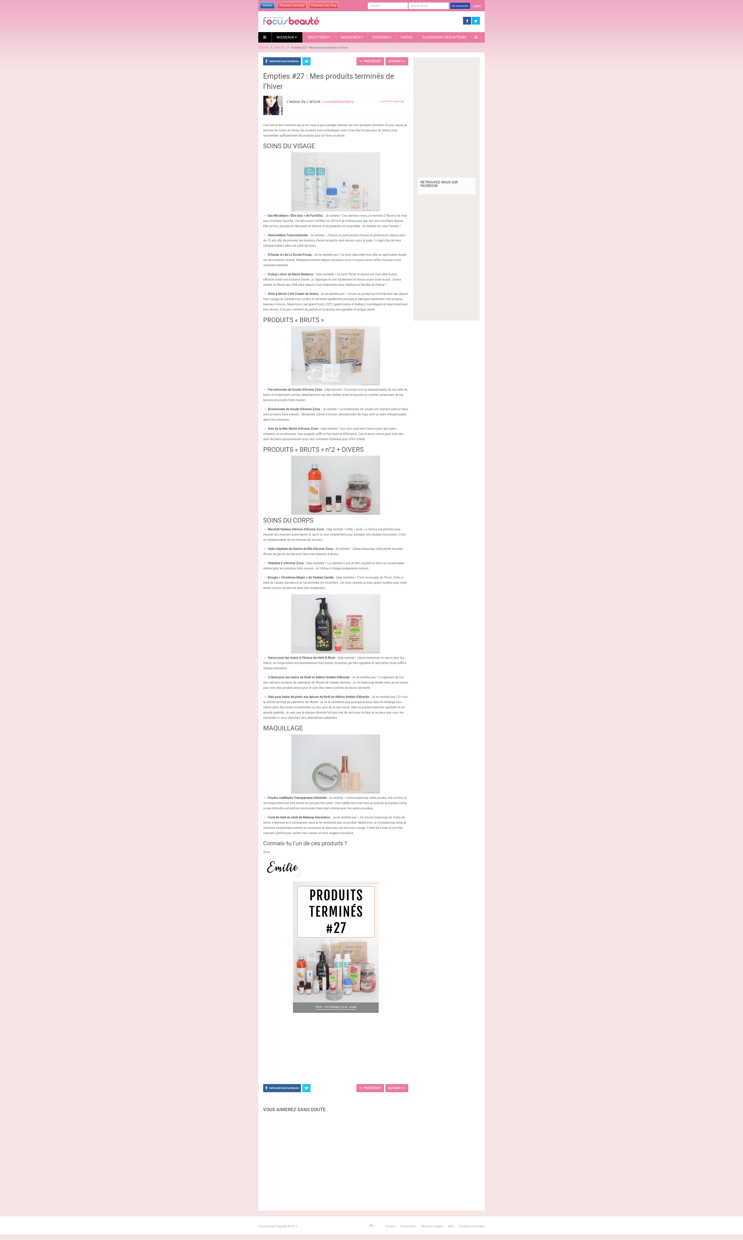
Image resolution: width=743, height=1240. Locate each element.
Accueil (267, 5)
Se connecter (460, 5)
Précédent (372, 61)
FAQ (450, 1226)
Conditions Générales (472, 1226)
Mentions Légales (432, 1226)
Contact (390, 1226)
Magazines (350, 37)
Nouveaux (286, 37)
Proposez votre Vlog (323, 5)
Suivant (395, 61)
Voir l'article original (390, 101)
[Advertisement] (335, 1048)
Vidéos (406, 37)
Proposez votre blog (292, 5)
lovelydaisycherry (338, 101)
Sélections (317, 37)
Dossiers (380, 37)
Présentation (408, 1226)
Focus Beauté (266, 1226)
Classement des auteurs (444, 37)
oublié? (477, 5)
